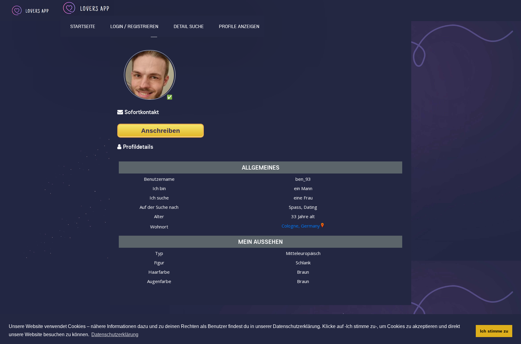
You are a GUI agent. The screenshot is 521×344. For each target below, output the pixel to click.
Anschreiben (160, 130)
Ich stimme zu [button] (494, 331)
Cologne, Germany (301, 226)
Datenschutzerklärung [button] (114, 334)
